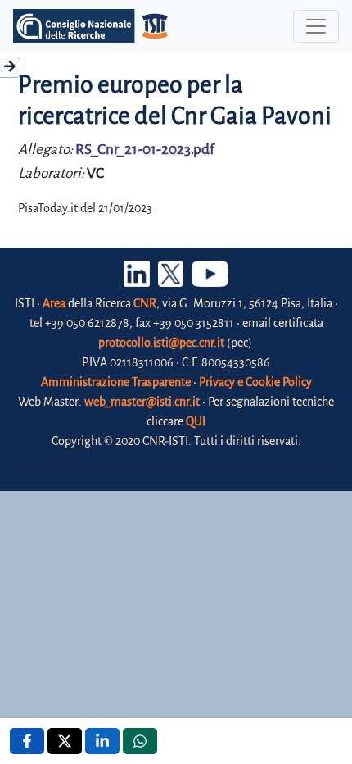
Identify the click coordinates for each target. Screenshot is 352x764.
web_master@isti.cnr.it (142, 401)
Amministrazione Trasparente (116, 382)
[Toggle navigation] (316, 26)
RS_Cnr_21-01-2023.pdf (144, 149)
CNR (144, 303)
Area (54, 303)
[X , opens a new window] (64, 741)
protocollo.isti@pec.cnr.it (161, 342)
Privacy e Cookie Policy (255, 382)
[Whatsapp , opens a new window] (140, 741)
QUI (195, 421)
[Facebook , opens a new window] (27, 741)
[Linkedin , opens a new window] (102, 741)
